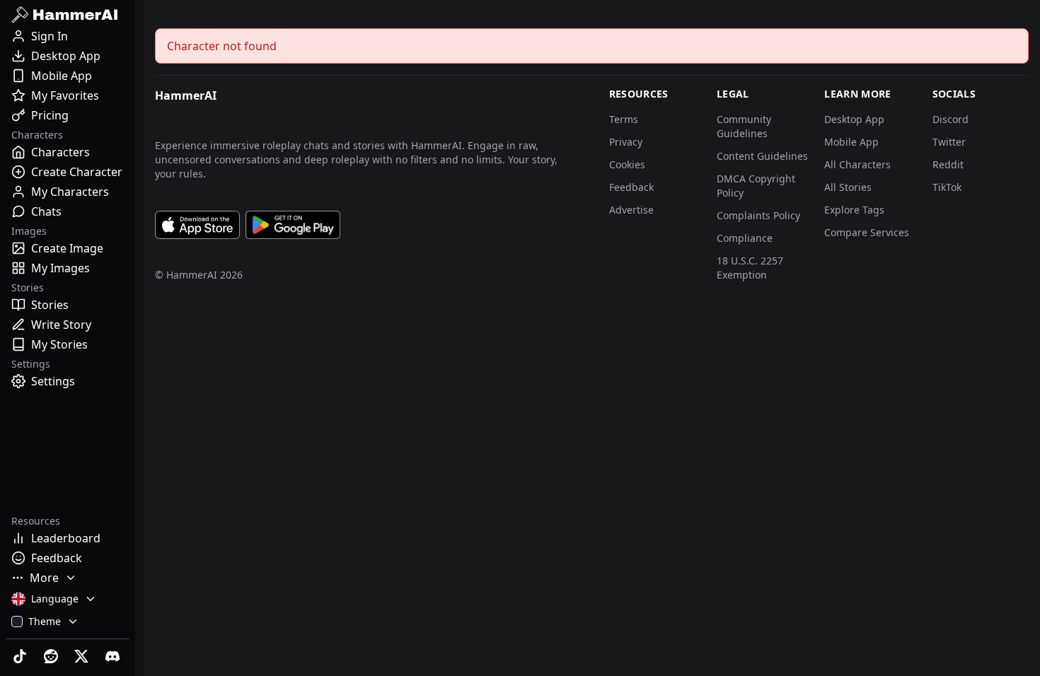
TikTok (946, 187)
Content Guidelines (762, 156)
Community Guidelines (744, 126)
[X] (83, 656)
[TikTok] (21, 656)
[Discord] (113, 656)
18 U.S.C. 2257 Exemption (750, 267)
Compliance (745, 238)
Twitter (949, 141)
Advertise (631, 209)
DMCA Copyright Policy (756, 185)
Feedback (631, 187)
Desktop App (854, 119)
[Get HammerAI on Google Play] (292, 225)
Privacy (625, 141)
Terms (623, 119)
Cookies (627, 164)
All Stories (848, 187)
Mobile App (851, 141)
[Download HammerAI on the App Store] (197, 225)
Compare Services (866, 232)
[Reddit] (52, 656)
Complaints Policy (758, 215)
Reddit (948, 164)
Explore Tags (854, 209)
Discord (950, 119)
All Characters (857, 164)
